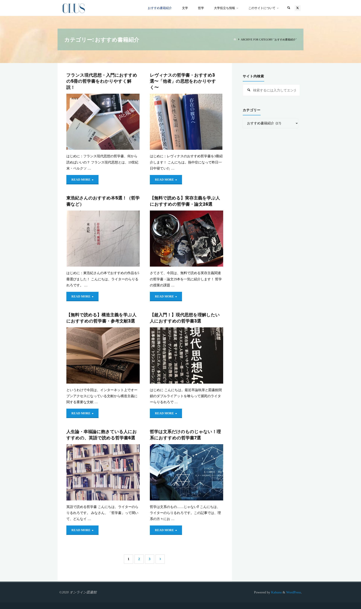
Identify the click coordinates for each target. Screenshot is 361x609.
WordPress (293, 592)
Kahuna (276, 592)
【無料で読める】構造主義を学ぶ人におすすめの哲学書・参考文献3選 (101, 318)
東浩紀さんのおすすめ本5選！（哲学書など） (103, 201)
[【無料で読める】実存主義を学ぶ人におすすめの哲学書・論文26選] (205, 239)
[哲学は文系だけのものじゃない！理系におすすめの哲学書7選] (205, 472)
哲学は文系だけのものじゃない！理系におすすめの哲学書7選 (185, 435)
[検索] (288, 8)
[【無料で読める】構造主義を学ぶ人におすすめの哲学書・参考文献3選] (121, 355)
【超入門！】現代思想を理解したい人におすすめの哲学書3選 (185, 318)
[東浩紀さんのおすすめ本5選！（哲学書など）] (121, 239)
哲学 (152, 463)
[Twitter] (297, 8)
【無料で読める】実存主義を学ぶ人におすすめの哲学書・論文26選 (185, 201)
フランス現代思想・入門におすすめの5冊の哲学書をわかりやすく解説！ (101, 81)
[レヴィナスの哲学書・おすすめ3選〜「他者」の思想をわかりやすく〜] (205, 122)
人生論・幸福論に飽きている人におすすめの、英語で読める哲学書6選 (101, 435)
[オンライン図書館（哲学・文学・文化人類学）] (73, 8)
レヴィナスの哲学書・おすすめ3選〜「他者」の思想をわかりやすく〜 (183, 81)
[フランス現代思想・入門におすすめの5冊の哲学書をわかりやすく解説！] (121, 122)
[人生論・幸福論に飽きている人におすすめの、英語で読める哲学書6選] (121, 472)
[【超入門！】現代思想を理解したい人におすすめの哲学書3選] (205, 355)
